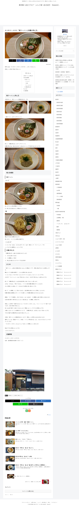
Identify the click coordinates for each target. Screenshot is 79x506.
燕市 (7, 395)
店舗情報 (26, 90)
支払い (49, 502)
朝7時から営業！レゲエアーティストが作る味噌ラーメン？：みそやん (64, 75)
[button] (43, 60)
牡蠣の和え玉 (28, 86)
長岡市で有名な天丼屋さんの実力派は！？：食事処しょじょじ (63, 61)
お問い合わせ (33, 502)
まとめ (25, 88)
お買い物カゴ (44, 502)
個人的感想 (26, 77)
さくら (65, 34)
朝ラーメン (28, 79)
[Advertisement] (39, 17)
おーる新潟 (60, 91)
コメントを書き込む (28, 491)
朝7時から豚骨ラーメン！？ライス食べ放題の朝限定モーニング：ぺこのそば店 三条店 (65, 67)
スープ (28, 81)
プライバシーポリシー (26, 502)
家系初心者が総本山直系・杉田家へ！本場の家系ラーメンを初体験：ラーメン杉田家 (64, 81)
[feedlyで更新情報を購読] (27, 411)
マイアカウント (54, 502)
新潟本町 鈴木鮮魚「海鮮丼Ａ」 (63, 72)
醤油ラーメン (12, 395)
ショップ (39, 502)
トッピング (29, 85)
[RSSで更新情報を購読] (29, 411)
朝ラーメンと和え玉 (28, 75)
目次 (26, 73)
